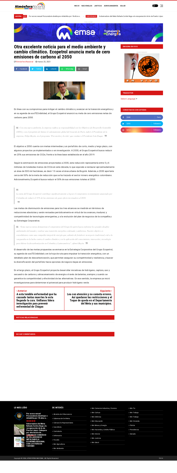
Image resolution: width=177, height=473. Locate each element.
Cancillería (57, 427)
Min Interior (96, 434)
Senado (133, 434)
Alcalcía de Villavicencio (63, 414)
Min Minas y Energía (99, 425)
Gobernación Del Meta (62, 418)
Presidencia (134, 430)
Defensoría (58, 436)
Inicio (161, 458)
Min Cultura (96, 413)
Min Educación (97, 421)
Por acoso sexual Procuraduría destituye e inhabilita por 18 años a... (38, 16)
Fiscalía (56, 440)
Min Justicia (96, 438)
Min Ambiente (59, 448)
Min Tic (132, 408)
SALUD (122, 6)
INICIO (76, 6)
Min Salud (95, 442)
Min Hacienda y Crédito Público (103, 430)
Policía (132, 425)
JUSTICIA (98, 6)
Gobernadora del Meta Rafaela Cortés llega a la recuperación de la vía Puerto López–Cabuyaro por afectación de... (126, 16)
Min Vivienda (134, 421)
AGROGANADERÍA (111, 6)
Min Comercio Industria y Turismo (104, 408)
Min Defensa (96, 417)
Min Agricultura (59, 444)
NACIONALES (87, 6)
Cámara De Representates (63, 423)
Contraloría (58, 431)
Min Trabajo (134, 413)
